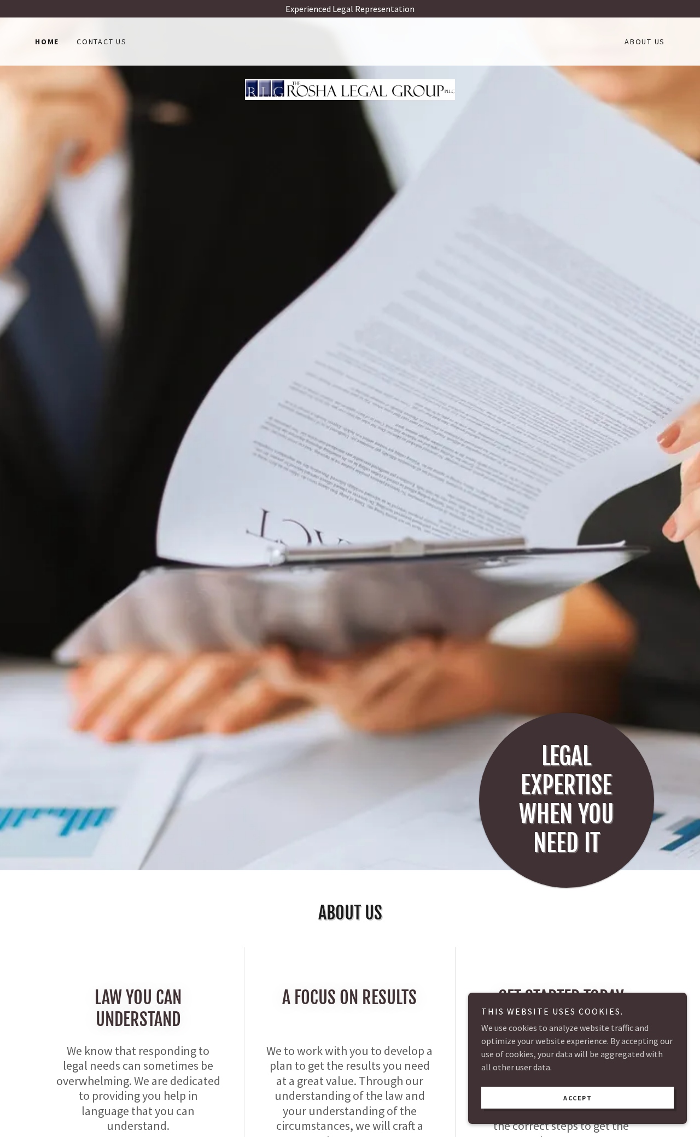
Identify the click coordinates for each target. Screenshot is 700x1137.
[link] (350, 39)
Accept (577, 1098)
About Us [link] (645, 41)
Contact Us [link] (102, 41)
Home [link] (47, 41)
